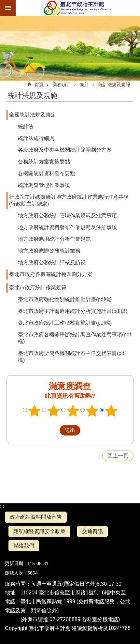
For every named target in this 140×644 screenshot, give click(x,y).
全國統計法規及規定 (32, 114)
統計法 (26, 126)
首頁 (39, 84)
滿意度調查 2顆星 (54, 411)
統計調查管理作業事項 (44, 185)
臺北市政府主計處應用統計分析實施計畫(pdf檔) (72, 311)
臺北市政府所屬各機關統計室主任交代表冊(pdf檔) (72, 356)
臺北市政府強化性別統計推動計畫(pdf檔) (65, 299)
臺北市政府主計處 (78, 8)
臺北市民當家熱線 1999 (48, 601)
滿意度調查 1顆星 (34, 411)
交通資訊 (92, 531)
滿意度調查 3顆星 (73, 411)
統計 (84, 84)
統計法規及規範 (114, 84)
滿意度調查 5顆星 (111, 411)
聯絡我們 (23, 545)
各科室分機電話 (100, 619)
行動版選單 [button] (8, 8)
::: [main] (8, 79)
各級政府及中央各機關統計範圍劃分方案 (65, 150)
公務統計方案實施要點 (44, 161)
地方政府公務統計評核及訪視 (52, 262)
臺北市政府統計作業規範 (37, 287)
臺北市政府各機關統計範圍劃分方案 (50, 274)
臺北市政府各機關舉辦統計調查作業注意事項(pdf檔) (74, 338)
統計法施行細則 (36, 138)
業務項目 (62, 84)
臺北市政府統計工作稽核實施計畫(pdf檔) (65, 323)
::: (2, 506)
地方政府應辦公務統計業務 (49, 250)
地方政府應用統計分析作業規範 (54, 239)
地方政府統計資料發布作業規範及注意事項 (67, 227)
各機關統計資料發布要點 (46, 173)
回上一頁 (117, 455)
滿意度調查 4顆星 (92, 411)
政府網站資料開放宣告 (36, 517)
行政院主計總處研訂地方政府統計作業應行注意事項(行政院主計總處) (69, 200)
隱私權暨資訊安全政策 (39, 531)
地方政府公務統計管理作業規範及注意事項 (67, 215)
